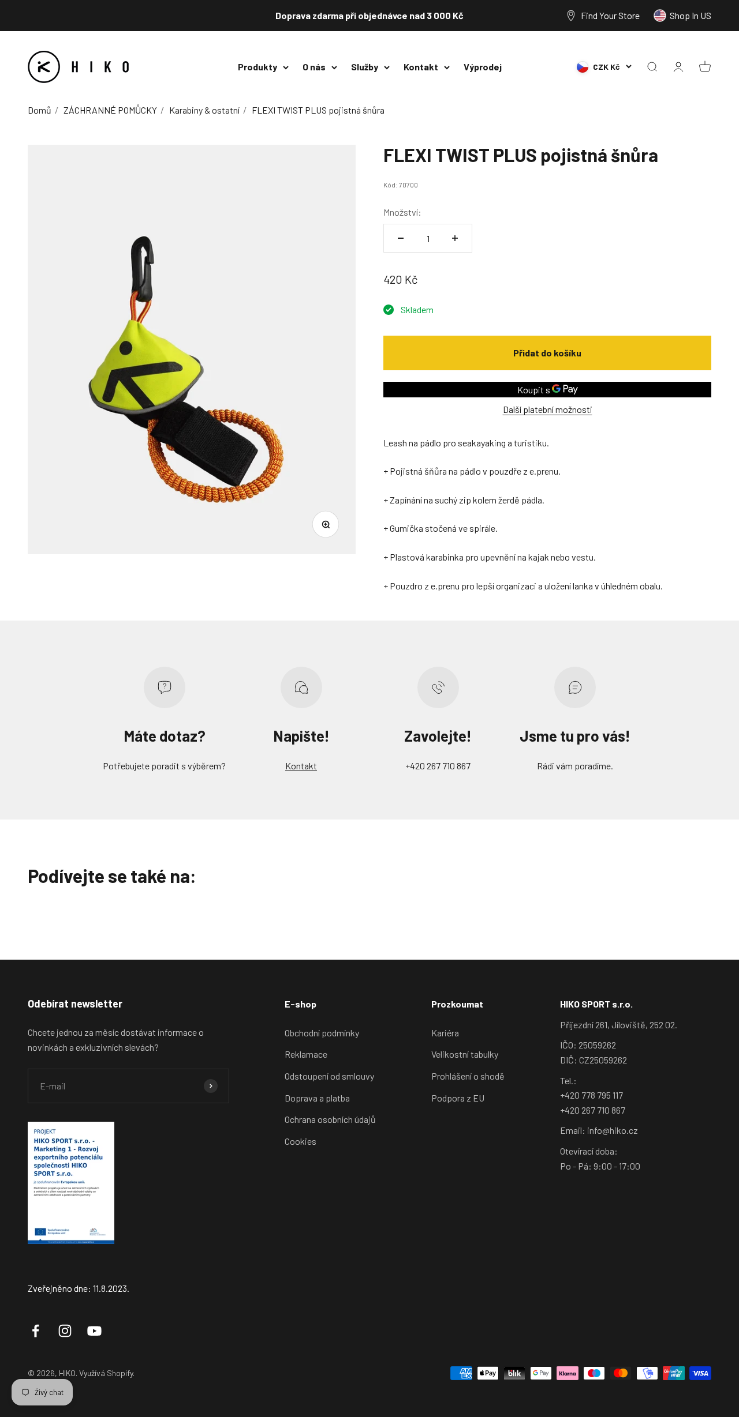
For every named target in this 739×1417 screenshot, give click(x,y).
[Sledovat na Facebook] (35, 1331)
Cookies (300, 1141)
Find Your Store (610, 15)
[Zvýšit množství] (455, 238)
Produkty (257, 66)
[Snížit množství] (400, 238)
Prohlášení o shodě (468, 1075)
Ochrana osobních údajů (330, 1119)
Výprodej (483, 66)
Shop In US (690, 15)
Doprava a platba (317, 1097)
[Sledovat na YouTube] (94, 1331)
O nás (314, 66)
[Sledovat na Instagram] (65, 1331)
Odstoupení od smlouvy (329, 1075)
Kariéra (445, 1032)
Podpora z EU (457, 1097)
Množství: (402, 211)
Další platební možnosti (547, 409)
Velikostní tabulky (464, 1053)
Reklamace (306, 1053)
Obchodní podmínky (322, 1032)
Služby (364, 66)
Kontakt (421, 66)
